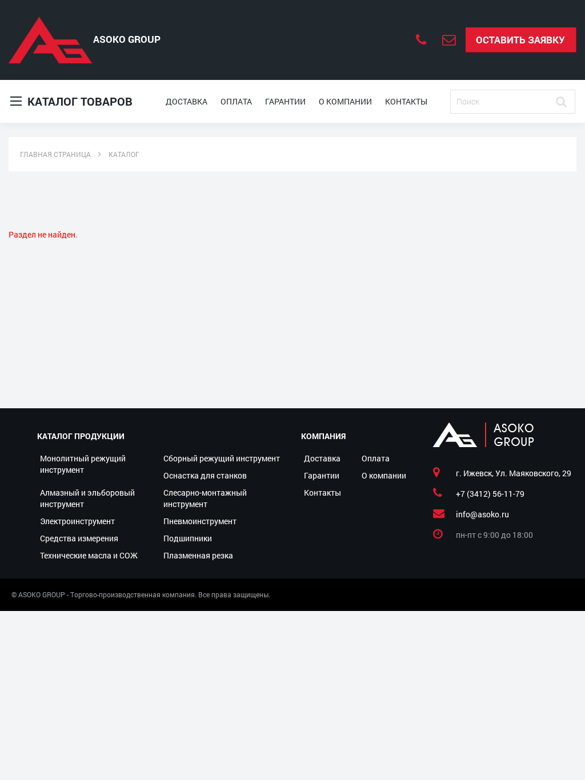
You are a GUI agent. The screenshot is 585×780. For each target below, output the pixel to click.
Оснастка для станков (205, 475)
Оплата (236, 101)
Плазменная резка (198, 555)
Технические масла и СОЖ (89, 555)
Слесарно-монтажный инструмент (205, 498)
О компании (345, 101)
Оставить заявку (520, 39)
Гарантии (285, 101)
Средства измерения (79, 538)
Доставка (186, 101)
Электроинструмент (77, 521)
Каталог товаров (79, 101)
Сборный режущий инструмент (221, 458)
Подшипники (187, 538)
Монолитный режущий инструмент (83, 464)
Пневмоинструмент (200, 521)
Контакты (406, 101)
